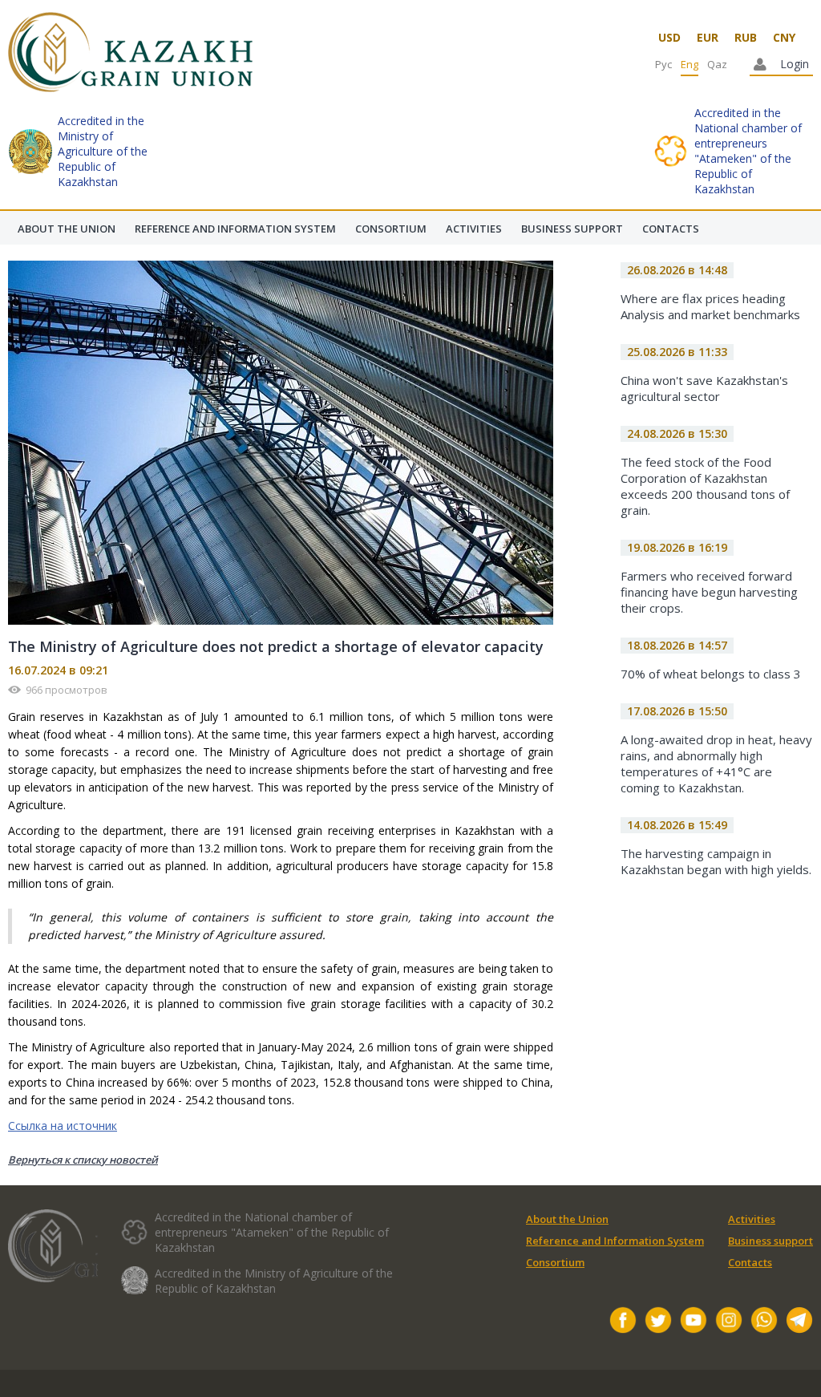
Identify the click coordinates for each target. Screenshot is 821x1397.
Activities (751, 1219)
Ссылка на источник (62, 1125)
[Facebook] (623, 1322)
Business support (770, 1240)
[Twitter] (658, 1322)
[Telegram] (799, 1322)
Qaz (717, 64)
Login (794, 63)
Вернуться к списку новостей (83, 1159)
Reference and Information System (615, 1240)
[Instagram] (728, 1322)
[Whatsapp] (764, 1322)
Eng (689, 64)
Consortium (555, 1262)
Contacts (750, 1262)
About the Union (567, 1219)
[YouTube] (693, 1322)
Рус (663, 64)
